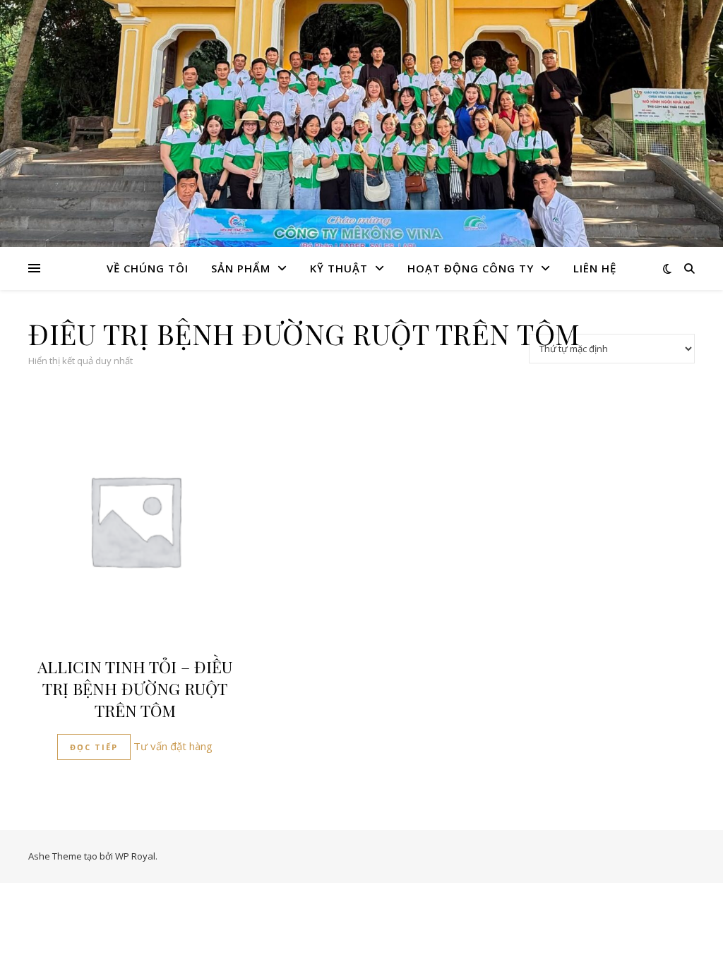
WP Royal (135, 856)
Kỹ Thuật (339, 268)
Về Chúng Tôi (148, 268)
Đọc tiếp (94, 747)
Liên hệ (594, 268)
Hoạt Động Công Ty (470, 268)
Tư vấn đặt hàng (173, 746)
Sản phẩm (240, 268)
